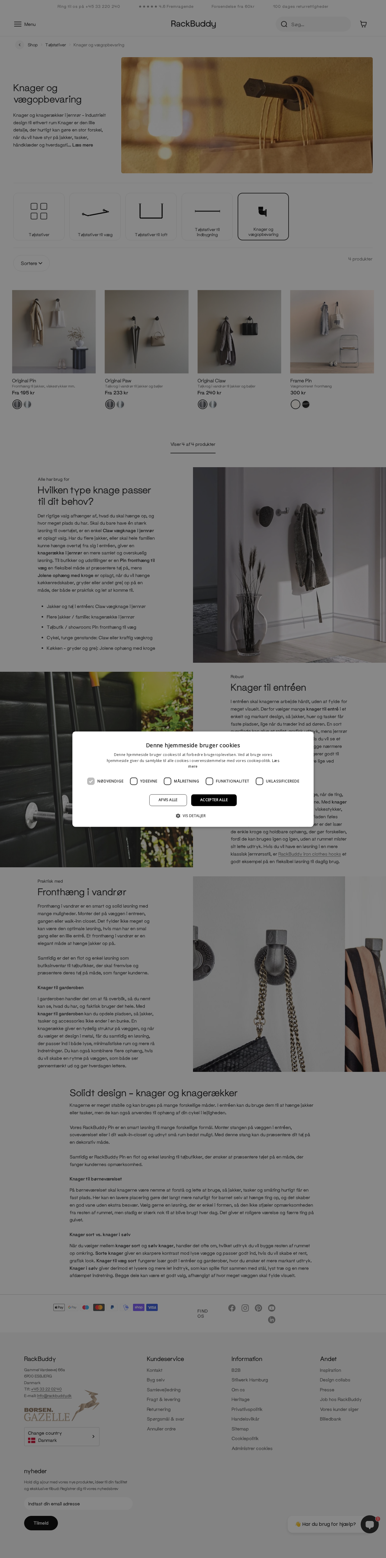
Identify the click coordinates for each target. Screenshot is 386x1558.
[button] (193, 815)
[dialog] (193, 779)
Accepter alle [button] (214, 800)
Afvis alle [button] (168, 800)
